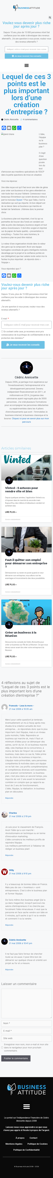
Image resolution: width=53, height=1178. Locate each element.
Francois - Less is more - (21, 705)
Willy (11, 870)
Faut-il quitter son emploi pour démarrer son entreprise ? (26, 563)
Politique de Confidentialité (26, 1150)
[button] (50, 17)
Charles (13, 813)
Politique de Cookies (38, 1144)
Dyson (19, 200)
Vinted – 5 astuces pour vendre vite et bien (21, 489)
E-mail (4, 318)
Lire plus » (10, 512)
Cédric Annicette (17, 940)
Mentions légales (14, 1144)
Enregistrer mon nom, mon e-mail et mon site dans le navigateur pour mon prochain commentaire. (26, 1047)
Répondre (9, 798)
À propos (20, 1138)
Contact (33, 1138)
